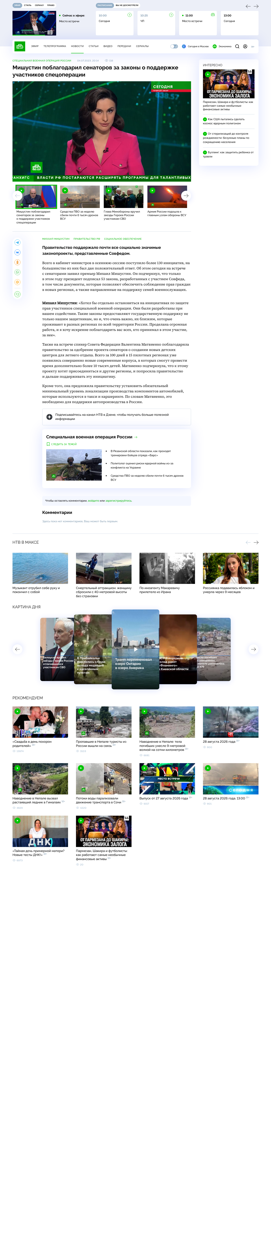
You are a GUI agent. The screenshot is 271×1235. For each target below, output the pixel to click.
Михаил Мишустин (56, 239)
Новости (77, 46)
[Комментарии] (17, 294)
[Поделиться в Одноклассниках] (17, 262)
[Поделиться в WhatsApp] (17, 272)
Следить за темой (64, 444)
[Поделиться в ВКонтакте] (17, 252)
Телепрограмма (54, 46)
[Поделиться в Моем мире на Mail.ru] (17, 282)
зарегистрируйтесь (119, 500)
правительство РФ (87, 239)
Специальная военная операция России (41, 60)
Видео (108, 46)
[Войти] (245, 46)
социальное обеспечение (123, 239)
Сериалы (142, 46)
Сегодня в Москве (198, 46)
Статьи (94, 46)
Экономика (225, 46)
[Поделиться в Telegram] (17, 242)
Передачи (124, 46)
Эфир (34, 46)
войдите (93, 500)
